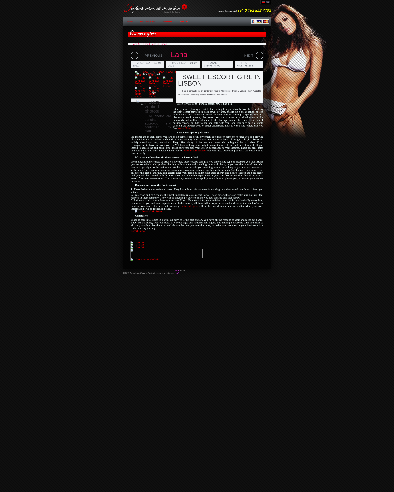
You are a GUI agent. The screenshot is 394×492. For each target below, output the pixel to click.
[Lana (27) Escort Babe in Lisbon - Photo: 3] (152, 81)
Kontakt (185, 21)
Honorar (168, 21)
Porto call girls (189, 205)
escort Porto (184, 128)
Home (130, 21)
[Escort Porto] (148, 211)
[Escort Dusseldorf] (138, 242)
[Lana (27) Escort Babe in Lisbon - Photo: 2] (138, 81)
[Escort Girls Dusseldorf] (138, 247)
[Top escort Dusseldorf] (167, 257)
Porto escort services (195, 150)
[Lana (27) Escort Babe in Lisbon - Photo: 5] (138, 92)
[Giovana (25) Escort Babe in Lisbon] (134, 55)
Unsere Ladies (147, 21)
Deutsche (263, 2)
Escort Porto (138, 230)
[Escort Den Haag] (145, 259)
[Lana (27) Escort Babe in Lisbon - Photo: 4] (166, 81)
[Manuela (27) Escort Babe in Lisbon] (259, 55)
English (268, 2)
